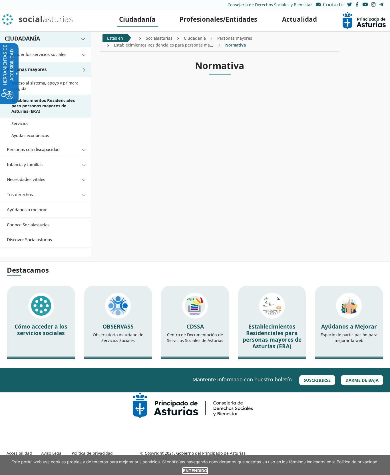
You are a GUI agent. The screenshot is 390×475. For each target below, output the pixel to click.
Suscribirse (317, 380)
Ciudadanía (195, 38)
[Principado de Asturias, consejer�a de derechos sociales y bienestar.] (193, 405)
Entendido (195, 470)
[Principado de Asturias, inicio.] (364, 20)
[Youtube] (365, 4)
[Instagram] (374, 4)
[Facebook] (357, 4)
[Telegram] (381, 4)
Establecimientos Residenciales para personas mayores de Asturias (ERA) (184, 45)
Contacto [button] (333, 4)
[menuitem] (137, 19)
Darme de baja (362, 380)
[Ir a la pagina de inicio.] (45, 19)
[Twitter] (349, 4)
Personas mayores (234, 38)
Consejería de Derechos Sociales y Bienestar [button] (270, 4)
